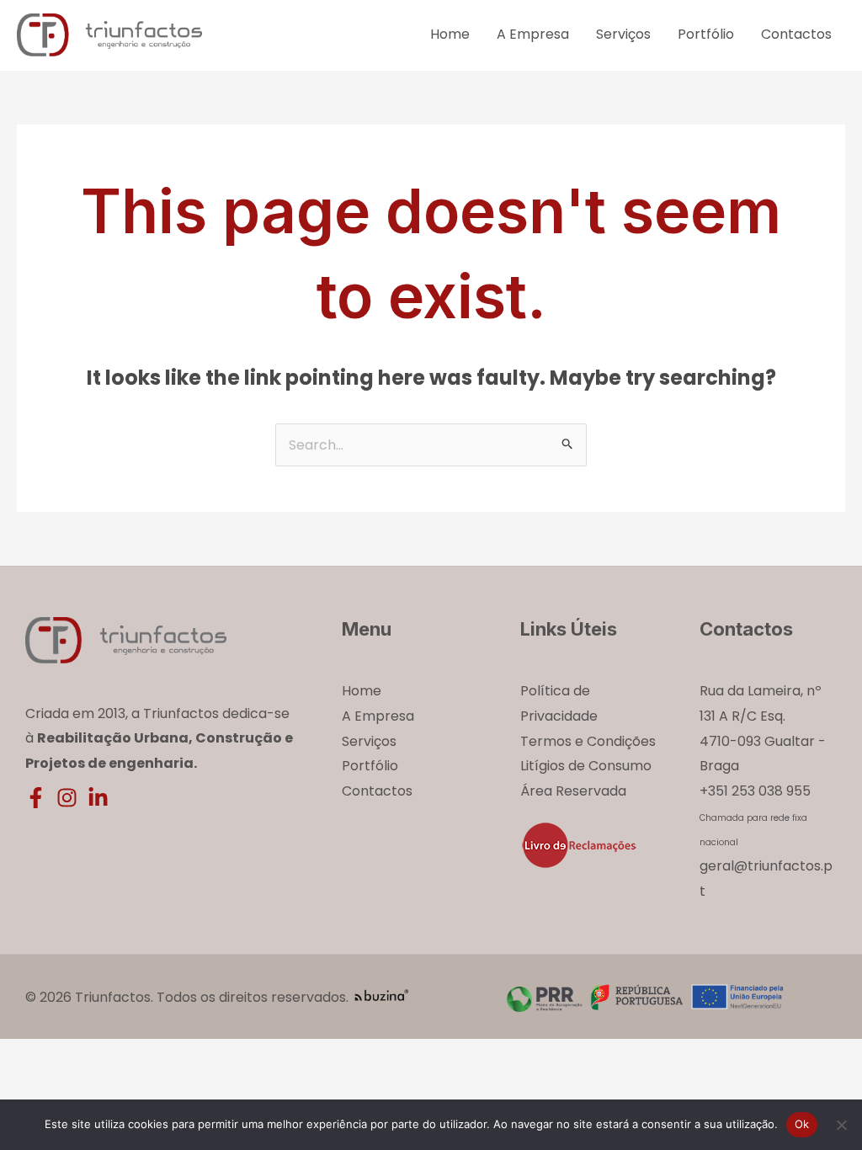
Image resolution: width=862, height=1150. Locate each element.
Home (450, 34)
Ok (802, 1124)
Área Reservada (573, 791)
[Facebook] (35, 797)
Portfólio (706, 34)
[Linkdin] (98, 797)
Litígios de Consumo (586, 765)
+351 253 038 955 (755, 791)
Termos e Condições (588, 741)
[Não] (841, 1124)
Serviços (623, 34)
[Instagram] (66, 797)
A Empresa (533, 34)
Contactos (796, 34)
